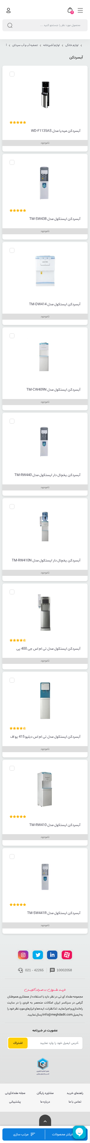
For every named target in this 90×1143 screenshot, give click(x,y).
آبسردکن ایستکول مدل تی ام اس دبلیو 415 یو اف (45, 737)
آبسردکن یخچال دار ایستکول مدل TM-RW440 (47, 475)
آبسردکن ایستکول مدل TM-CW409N (53, 389)
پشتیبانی (15, 1102)
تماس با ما (75, 1102)
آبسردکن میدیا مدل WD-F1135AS (55, 131)
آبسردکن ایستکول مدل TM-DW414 (54, 304)
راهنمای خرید (75, 1093)
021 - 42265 (34, 970)
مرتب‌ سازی (21, 1134)
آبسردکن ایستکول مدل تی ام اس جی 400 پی (48, 649)
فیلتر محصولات (63, 1134)
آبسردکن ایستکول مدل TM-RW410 (54, 825)
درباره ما (45, 1102)
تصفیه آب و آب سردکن (25, 45)
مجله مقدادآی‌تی (15, 1093)
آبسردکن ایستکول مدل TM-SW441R (53, 913)
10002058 (64, 970)
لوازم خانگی (71, 45)
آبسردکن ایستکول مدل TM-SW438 (54, 219)
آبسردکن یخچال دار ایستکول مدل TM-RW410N (46, 560)
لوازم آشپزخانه (51, 45)
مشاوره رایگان (45, 1093)
